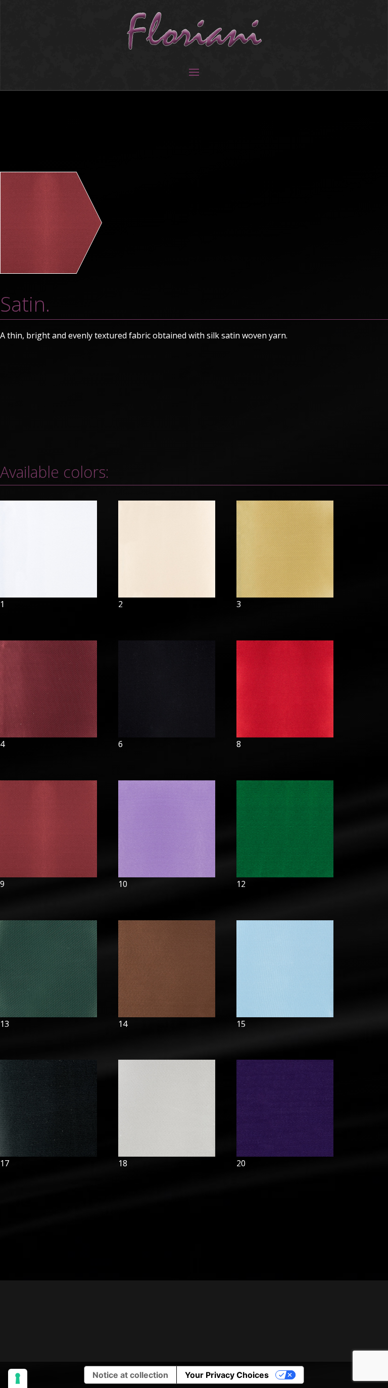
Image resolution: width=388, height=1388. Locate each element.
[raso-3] (284, 594)
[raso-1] (48, 594)
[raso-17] (48, 1153)
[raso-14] (166, 1014)
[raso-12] (284, 874)
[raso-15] (284, 1014)
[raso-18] (166, 1153)
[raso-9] (48, 874)
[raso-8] (284, 734)
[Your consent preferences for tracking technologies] (17, 1378)
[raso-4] (48, 734)
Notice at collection (130, 1375)
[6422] (51, 270)
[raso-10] (166, 874)
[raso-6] (166, 734)
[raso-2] (166, 594)
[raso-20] (284, 1153)
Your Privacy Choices (227, 1375)
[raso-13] (48, 1014)
